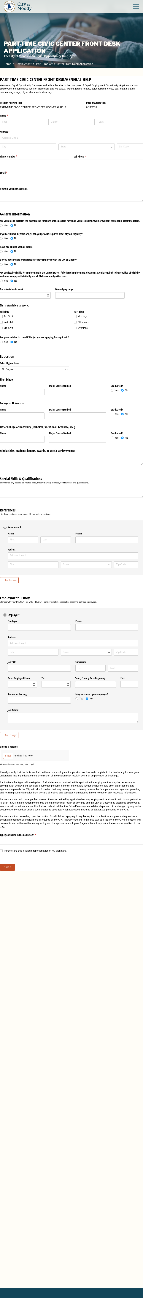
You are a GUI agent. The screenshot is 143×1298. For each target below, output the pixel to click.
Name (3, 386)
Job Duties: (13, 710)
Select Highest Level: (10, 363)
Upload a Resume (9, 746)
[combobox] (86, 147)
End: (122, 678)
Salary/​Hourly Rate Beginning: (90, 678)
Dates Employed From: (19, 678)
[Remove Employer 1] (5, 615)
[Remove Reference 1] (5, 527)
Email (8, 172)
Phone (78, 533)
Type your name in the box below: (22, 835)
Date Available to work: (12, 289)
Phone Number (13, 156)
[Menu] (136, 6)
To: (43, 678)
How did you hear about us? (14, 188)
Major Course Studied (60, 386)
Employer (12, 621)
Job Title (12, 662)
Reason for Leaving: (17, 694)
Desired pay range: (64, 289)
